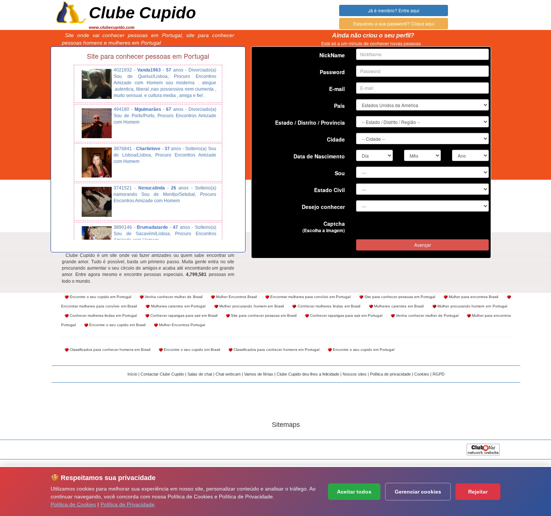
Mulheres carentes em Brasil (398, 306)
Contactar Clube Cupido (162, 374)
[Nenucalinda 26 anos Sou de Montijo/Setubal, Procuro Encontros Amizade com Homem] (97, 202)
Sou (340, 173)
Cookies (421, 374)
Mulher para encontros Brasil (473, 297)
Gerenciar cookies (418, 492)
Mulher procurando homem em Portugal (471, 306)
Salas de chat (199, 374)
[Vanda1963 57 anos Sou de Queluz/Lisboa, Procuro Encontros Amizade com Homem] (97, 84)
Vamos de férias (258, 374)
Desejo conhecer (323, 206)
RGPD (439, 374)
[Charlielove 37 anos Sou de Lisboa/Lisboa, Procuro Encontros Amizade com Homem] (97, 162)
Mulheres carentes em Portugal (177, 306)
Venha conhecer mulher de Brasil (173, 297)
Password (332, 72)
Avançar (422, 245)
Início (132, 374)
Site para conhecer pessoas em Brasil (263, 315)
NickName (332, 55)
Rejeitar (478, 492)
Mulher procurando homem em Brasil (251, 306)
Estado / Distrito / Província (310, 122)
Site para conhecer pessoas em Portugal (399, 297)
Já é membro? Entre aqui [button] (393, 10)
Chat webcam (228, 374)
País (339, 105)
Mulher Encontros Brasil (236, 297)
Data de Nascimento (319, 156)
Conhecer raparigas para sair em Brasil (183, 315)
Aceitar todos (354, 492)
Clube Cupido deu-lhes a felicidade (308, 374)
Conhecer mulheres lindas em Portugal (103, 315)
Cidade (336, 139)
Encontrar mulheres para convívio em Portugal (310, 297)
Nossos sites (355, 374)
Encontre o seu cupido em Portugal (100, 297)
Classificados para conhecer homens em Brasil (109, 349)
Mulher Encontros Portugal (181, 325)
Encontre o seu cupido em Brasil (116, 325)
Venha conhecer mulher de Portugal (426, 315)
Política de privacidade (390, 374)
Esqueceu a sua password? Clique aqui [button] (393, 23)
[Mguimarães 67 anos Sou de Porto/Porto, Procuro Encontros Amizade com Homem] (97, 123)
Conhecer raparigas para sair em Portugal (345, 315)
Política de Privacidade (127, 504)
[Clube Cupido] (71, 11)
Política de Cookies (73, 504)
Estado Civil (329, 190)
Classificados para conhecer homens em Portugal (275, 349)
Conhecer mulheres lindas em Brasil (328, 306)
